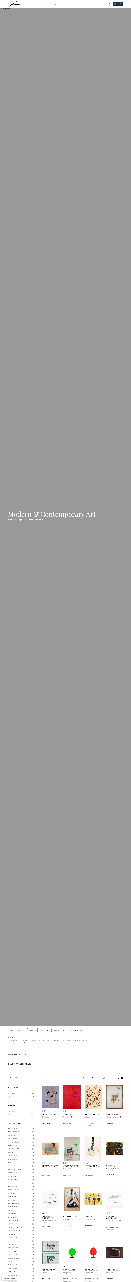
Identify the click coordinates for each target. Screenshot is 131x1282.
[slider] (9, 1114)
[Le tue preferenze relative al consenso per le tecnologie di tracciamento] (9, 1278)
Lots (24, 1055)
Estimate (11, 1106)
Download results (60, 1030)
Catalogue (44, 1030)
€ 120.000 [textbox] (13, 1111)
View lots (32, 1030)
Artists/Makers (14, 1123)
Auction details (14, 1055)
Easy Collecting (43, 4)
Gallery (62, 4)
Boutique (54, 4)
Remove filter (14, 1078)
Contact (95, 4)
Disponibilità (13, 1088)
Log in (119, 4)
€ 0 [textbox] (9, 1111)
